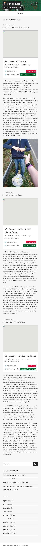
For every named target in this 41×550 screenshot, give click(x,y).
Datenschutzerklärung (10, 545)
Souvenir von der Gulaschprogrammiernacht (18, 486)
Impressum (24, 545)
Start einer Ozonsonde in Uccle (14, 475)
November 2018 (8, 526)
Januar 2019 (7, 519)
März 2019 (6, 511)
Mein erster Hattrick (10, 479)
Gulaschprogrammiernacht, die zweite (16, 482)
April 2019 (6, 508)
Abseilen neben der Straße (16, 27)
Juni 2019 (6, 504)
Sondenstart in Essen (10, 490)
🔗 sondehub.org (10, 71)
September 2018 (8, 533)
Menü (21, 13)
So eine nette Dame (12, 195)
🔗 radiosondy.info (12, 74)
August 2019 (7, 501)
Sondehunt (13, 4)
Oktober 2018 (7, 530)
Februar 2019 (7, 515)
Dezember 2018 (8, 522)
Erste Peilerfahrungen (13, 322)
